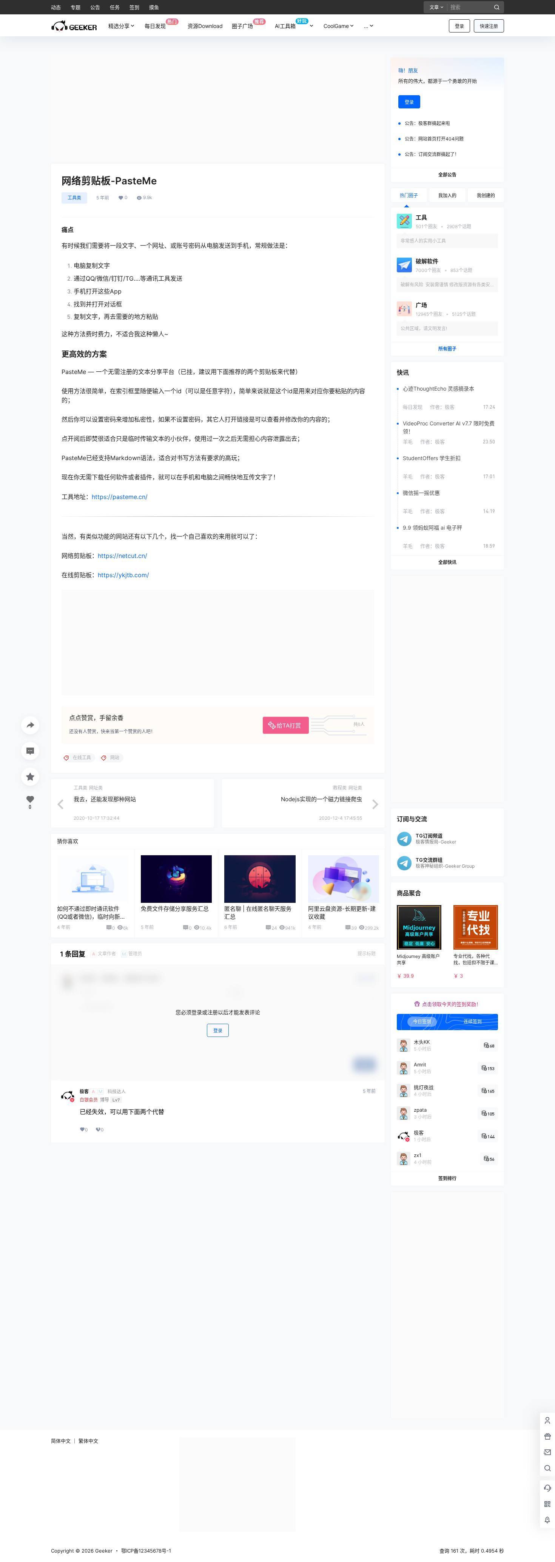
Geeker (103, 1551)
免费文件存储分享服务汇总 (175, 908)
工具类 (74, 198)
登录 (459, 26)
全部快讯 (447, 562)
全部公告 (447, 175)
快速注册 (489, 26)
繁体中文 (88, 1441)
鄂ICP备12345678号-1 (146, 1551)
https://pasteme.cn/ (120, 497)
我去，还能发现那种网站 (105, 799)
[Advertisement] (218, 108)
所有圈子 (447, 349)
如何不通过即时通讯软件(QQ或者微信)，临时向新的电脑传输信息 (91, 916)
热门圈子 (409, 195)
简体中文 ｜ (64, 1441)
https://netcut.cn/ (122, 555)
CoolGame (336, 26)
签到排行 (447, 1178)
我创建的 (486, 195)
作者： (442, 407)
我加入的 (447, 195)
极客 (84, 1091)
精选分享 (119, 26)
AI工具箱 (291, 23)
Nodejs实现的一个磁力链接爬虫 (321, 799)
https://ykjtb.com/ (123, 575)
